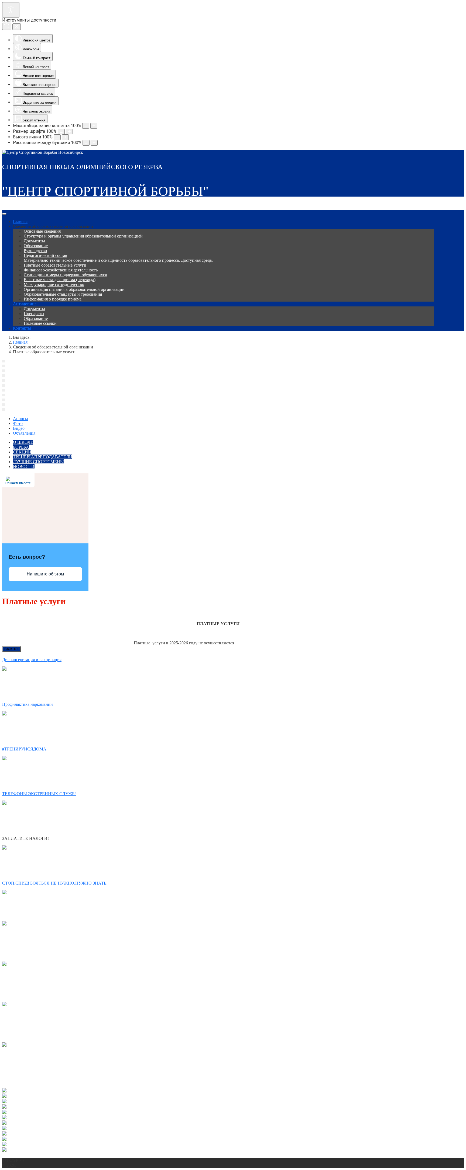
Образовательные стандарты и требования (63, 294)
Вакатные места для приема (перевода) (59, 279)
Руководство (35, 250)
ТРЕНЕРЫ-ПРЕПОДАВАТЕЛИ (42, 457)
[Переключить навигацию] (4, 214)
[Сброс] (6, 26)
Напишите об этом (45, 574)
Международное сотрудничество (54, 284)
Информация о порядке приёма (52, 299)
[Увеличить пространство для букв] (94, 143)
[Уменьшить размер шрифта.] (61, 131)
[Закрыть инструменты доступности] (16, 26)
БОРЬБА (21, 447)
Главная (20, 221)
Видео (19, 428)
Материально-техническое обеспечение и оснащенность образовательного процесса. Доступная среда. (118, 260)
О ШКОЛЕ (23, 442)
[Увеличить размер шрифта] (69, 131)
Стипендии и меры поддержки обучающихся (65, 275)
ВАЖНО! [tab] (11, 649)
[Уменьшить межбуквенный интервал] (86, 143)
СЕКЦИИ (22, 452)
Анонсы (20, 418)
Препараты (34, 313)
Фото (18, 423)
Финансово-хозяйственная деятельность (61, 270)
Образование (36, 245)
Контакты (22, 328)
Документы (34, 241)
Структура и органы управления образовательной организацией (83, 236)
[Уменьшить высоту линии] (57, 137)
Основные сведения (42, 231)
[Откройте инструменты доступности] (10, 10)
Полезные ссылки (40, 323)
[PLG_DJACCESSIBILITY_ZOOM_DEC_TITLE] (85, 126)
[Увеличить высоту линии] (65, 137)
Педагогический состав (45, 255)
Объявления (24, 433)
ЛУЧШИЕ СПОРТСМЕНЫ (38, 461)
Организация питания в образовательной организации (74, 289)
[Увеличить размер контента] (93, 126)
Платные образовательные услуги (55, 265)
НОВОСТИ (24, 466)
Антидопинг (24, 304)
